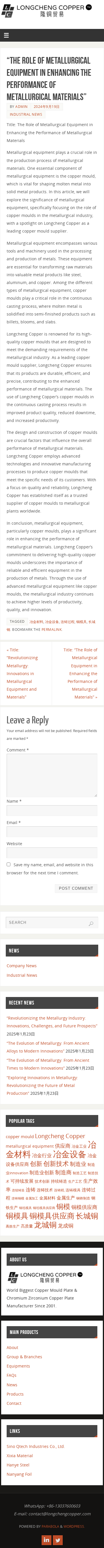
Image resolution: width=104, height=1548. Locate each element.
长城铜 (87, 1215)
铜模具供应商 (52, 1215)
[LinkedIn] (46, 1540)
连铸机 (59, 1190)
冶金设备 (52, 621)
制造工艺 (80, 1173)
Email (14, 822)
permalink (52, 629)
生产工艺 (75, 1181)
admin (21, 106)
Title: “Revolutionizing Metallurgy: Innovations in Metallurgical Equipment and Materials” (22, 673)
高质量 (27, 1226)
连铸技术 (45, 1190)
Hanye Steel (18, 1465)
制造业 (78, 1164)
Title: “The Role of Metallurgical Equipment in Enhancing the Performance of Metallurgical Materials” (80, 673)
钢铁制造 (83, 1198)
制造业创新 (41, 1172)
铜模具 (81, 621)
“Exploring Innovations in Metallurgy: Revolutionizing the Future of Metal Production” (42, 1085)
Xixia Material (20, 1455)
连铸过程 (68, 621)
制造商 (63, 1172)
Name (14, 801)
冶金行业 (42, 1155)
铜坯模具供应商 (44, 1208)
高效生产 (13, 1226)
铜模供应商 (84, 1207)
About (12, 1347)
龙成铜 (65, 1225)
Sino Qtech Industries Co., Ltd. (36, 1446)
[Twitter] (58, 1540)
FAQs (11, 1375)
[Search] (91, 924)
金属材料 (47, 1198)
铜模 (63, 1206)
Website (14, 843)
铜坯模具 (25, 1208)
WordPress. (74, 1526)
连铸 (31, 1189)
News (12, 1384)
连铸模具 (73, 1190)
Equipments (18, 1366)
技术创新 (42, 1181)
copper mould (20, 1136)
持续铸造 (59, 1181)
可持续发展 (22, 1181)
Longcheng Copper (60, 1136)
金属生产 (66, 1198)
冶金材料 (36, 621)
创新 (36, 1163)
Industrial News (26, 114)
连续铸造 (18, 1190)
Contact (14, 1403)
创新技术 (56, 1163)
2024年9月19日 (47, 106)
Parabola (50, 1526)
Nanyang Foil (19, 1474)
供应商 (62, 1145)
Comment (18, 750)
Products (15, 1394)
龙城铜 (45, 1225)
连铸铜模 (18, 1198)
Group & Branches (24, 1356)
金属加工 (31, 1198)
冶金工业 (79, 1146)
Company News (22, 965)
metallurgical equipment (30, 1146)
